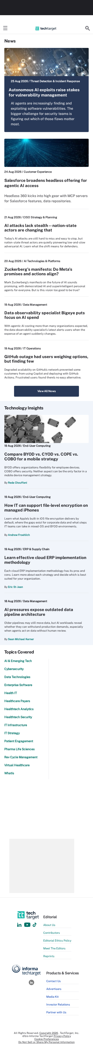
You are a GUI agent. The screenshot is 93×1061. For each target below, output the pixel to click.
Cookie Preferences (46, 1039)
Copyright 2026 (48, 1033)
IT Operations (32, 348)
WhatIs (9, 773)
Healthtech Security (18, 717)
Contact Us (53, 981)
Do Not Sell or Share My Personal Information (46, 1042)
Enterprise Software (18, 685)
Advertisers (53, 989)
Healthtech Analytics (19, 709)
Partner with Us (56, 1012)
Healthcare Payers (17, 701)
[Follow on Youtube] (27, 925)
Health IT (10, 693)
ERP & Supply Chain (36, 549)
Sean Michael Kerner (21, 639)
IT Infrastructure (15, 725)
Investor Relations (58, 1004)
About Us (49, 925)
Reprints (49, 956)
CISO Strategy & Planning (40, 217)
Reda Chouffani (17, 482)
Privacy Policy (62, 1036)
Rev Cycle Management (20, 757)
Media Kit (52, 996)
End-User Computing (37, 445)
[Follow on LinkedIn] (19, 925)
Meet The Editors (54, 948)
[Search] (87, 28)
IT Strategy (12, 733)
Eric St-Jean (15, 586)
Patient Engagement (18, 741)
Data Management (35, 304)
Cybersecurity (14, 669)
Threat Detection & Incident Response (55, 81)
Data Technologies (17, 677)
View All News (46, 391)
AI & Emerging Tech (18, 661)
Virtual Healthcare (17, 765)
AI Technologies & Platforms (42, 261)
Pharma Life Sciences (19, 749)
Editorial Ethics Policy (57, 940)
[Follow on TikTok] (35, 925)
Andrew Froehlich (19, 534)
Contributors (51, 932)
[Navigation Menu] (5, 28)
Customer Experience (38, 171)
